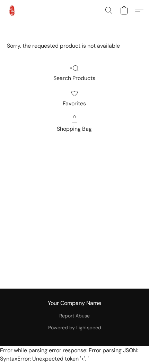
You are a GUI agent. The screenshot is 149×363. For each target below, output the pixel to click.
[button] (12, 10)
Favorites (74, 103)
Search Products (74, 78)
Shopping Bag (74, 128)
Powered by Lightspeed (74, 327)
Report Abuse (74, 316)
